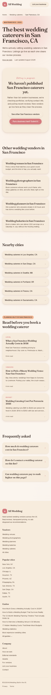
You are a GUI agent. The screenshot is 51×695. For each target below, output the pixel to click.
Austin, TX (6, 597)
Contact (5, 670)
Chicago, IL (6, 571)
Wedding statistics (9, 629)
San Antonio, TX (8, 586)
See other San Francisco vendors (26, 114)
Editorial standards (9, 655)
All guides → (7, 636)
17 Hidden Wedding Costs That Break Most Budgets (22, 625)
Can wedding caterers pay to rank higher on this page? (25, 476)
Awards (5, 659)
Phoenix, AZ (7, 579)
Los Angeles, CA (8, 568)
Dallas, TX (6, 593)
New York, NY (7, 564)
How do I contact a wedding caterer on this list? (25, 462)
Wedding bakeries (9, 545)
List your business (39, 4)
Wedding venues (8, 534)
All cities (5, 552)
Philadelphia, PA (8, 582)
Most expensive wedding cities (14, 633)
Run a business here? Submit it (25, 121)
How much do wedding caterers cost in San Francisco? (25, 448)
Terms (12, 686)
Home (4, 15)
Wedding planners (9, 541)
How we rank (7, 60)
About (4, 648)
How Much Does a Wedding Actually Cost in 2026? (22, 609)
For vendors (7, 662)
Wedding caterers (16, 15)
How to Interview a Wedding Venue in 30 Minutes (21, 622)
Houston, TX (7, 575)
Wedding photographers (11, 538)
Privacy (4, 686)
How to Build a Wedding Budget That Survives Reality (22, 612)
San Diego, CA (7, 589)
